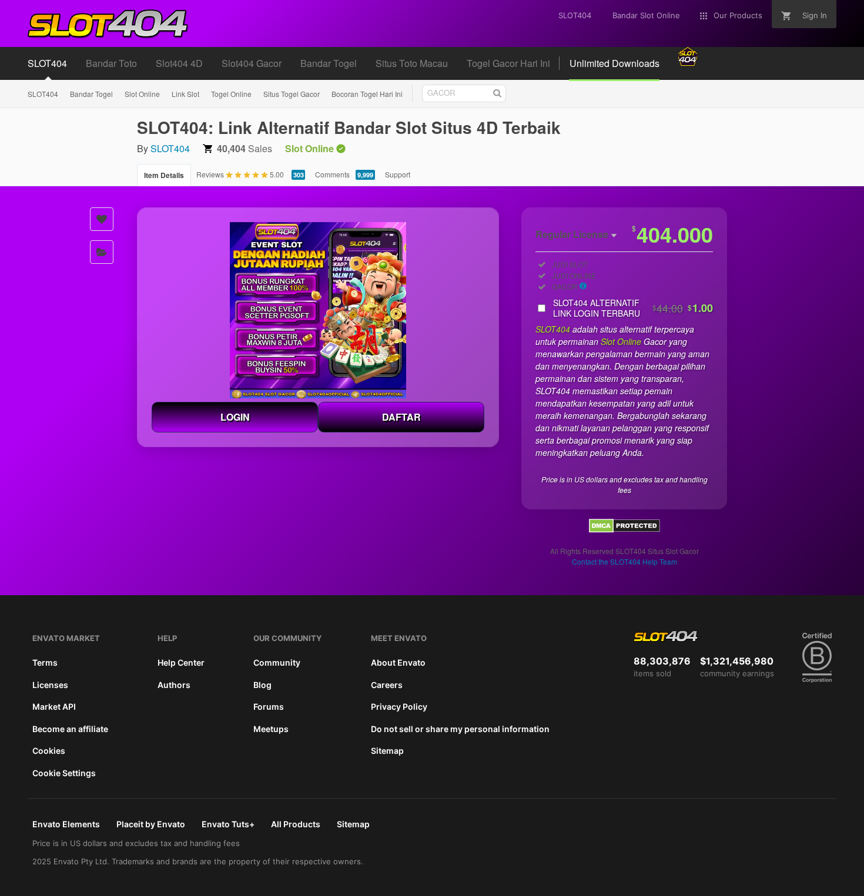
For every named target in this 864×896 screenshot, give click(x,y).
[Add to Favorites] (101, 219)
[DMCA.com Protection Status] (624, 529)
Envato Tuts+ (228, 824)
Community (276, 662)
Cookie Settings (64, 773)
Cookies (48, 751)
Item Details (164, 175)
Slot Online (142, 94)
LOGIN (235, 417)
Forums (268, 707)
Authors (174, 685)
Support (397, 174)
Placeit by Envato (150, 824)
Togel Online (231, 94)
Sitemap (387, 751)
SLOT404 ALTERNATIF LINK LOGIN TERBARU (633, 307)
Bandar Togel (91, 94)
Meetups (271, 729)
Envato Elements (66, 824)
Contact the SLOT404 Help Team (624, 561)
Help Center (181, 662)
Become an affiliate (70, 729)
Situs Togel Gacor (291, 94)
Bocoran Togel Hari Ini (367, 94)
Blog (262, 685)
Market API (54, 707)
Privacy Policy (399, 707)
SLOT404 (43, 94)
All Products (295, 824)
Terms (45, 662)
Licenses (50, 685)
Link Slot (185, 94)
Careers (387, 685)
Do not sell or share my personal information (460, 729)
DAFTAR (401, 417)
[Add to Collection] (101, 252)
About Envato (398, 662)
